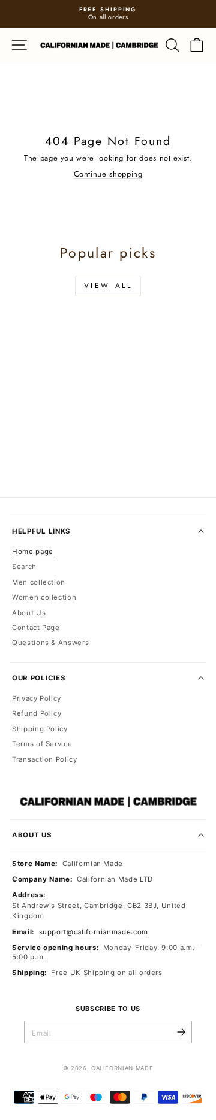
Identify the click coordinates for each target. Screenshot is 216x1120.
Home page (32, 551)
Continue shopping (108, 174)
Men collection (38, 582)
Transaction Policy (44, 759)
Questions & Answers (50, 642)
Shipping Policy (40, 729)
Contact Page (36, 627)
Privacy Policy (36, 698)
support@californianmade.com (93, 932)
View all (108, 285)
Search (24, 566)
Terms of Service (42, 744)
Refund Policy (36, 713)
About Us (29, 613)
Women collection (44, 597)
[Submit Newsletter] (181, 1032)
